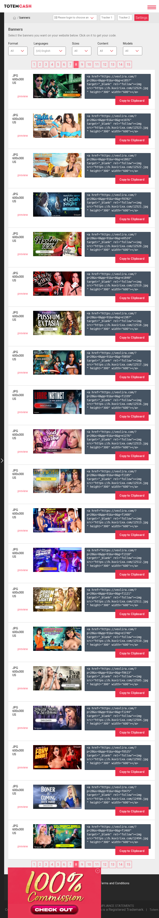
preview (23, 96)
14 (120, 64)
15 (128, 64)
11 (97, 64)
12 (105, 64)
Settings (141, 18)
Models (128, 43)
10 (89, 64)
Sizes (75, 43)
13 (112, 64)
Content (103, 43)
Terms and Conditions (114, 883)
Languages (41, 43)
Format (13, 43)
